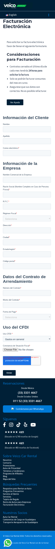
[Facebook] (4, 424)
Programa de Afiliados (13, 473)
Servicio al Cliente (11, 494)
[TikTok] (18, 424)
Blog (5, 476)
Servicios (7, 496)
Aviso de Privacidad (11, 468)
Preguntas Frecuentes (13, 491)
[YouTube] (33, 424)
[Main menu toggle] (48, 15)
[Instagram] (11, 424)
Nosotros (7, 460)
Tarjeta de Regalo (11, 499)
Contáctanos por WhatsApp (30, 408)
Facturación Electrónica (13, 504)
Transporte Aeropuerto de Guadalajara (20, 522)
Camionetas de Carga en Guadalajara (19, 519)
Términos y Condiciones (13, 471)
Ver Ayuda (15, 102)
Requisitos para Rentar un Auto (17, 488)
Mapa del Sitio (9, 479)
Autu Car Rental (10, 517)
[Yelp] (25, 424)
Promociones (9, 465)
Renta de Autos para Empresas (17, 502)
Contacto (7, 462)
